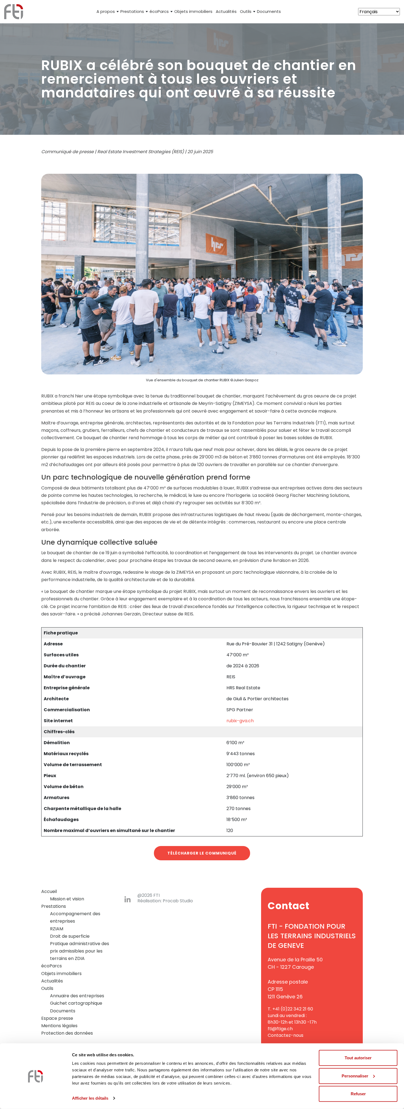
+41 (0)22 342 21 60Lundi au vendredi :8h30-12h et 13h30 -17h (292, 1015)
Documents (269, 11)
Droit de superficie (70, 936)
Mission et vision (67, 899)
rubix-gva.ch (240, 721)
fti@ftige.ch (280, 1029)
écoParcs (159, 11)
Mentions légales (59, 1026)
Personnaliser (355, 1075)
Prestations (132, 11)
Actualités (226, 11)
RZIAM (56, 929)
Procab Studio (178, 901)
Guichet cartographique (76, 1003)
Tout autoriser (358, 1057)
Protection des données (67, 1033)
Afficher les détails (90, 1098)
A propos (105, 11)
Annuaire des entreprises (77, 996)
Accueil (49, 891)
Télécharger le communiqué (202, 853)
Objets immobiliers (193, 11)
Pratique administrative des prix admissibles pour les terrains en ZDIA (79, 951)
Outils (245, 11)
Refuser (358, 1093)
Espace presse (57, 1018)
